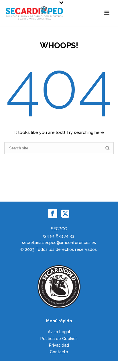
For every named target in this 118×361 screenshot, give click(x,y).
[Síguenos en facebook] (52, 214)
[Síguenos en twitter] (65, 214)
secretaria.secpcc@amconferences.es (59, 242)
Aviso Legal (59, 331)
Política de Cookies (59, 338)
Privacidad (59, 345)
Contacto (59, 352)
